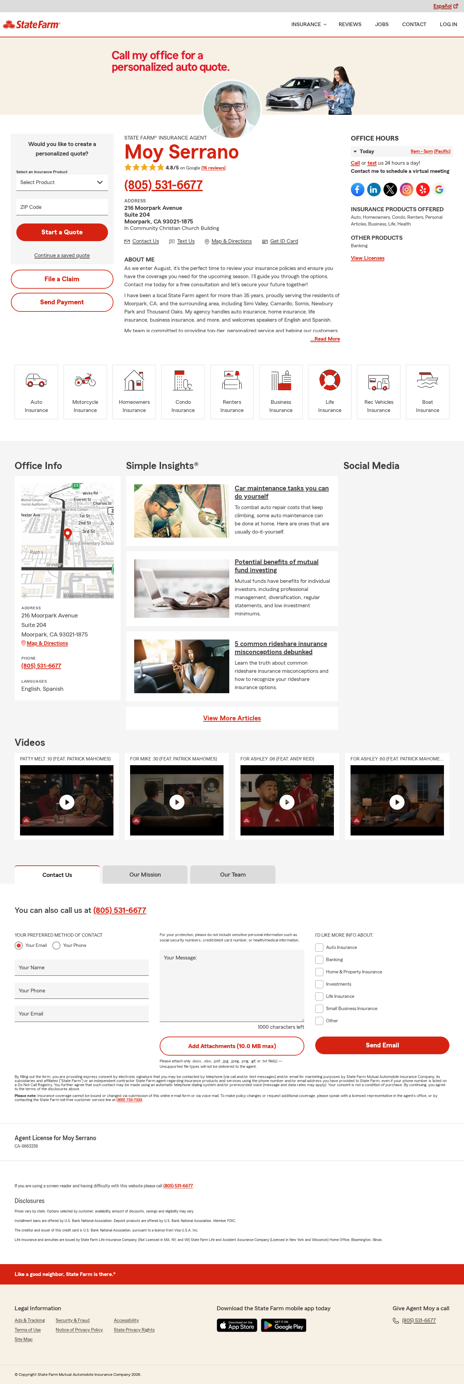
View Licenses (368, 258)
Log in (448, 24)
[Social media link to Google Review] (439, 189)
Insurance (306, 24)
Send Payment (62, 302)
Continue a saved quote (62, 255)
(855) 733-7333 (129, 1100)
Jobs (382, 24)
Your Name (31, 967)
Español (442, 6)
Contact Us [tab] (57, 875)
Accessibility (126, 1320)
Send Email (382, 1045)
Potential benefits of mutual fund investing (277, 566)
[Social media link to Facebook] (357, 189)
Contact (414, 24)
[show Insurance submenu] (323, 24)
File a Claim (61, 279)
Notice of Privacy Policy (79, 1330)
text (372, 163)
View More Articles (232, 718)
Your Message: (180, 957)
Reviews (350, 24)
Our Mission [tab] (145, 874)
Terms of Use (28, 1330)
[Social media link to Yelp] (423, 189)
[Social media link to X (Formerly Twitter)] (390, 189)
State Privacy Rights (134, 1330)
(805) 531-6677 (163, 185)
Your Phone (74, 945)
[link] (32, 24)
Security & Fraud (73, 1320)
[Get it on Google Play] (283, 1325)
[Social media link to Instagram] (406, 189)
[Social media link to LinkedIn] (374, 189)
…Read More (325, 339)
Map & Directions (47, 643)
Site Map (24, 1339)
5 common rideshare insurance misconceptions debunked (281, 648)
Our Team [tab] (233, 874)
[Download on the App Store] (237, 1325)
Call (355, 163)
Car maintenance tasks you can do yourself (282, 492)
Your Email (36, 945)
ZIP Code (30, 207)
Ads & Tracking (30, 1320)
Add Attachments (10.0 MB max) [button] (232, 1046)
